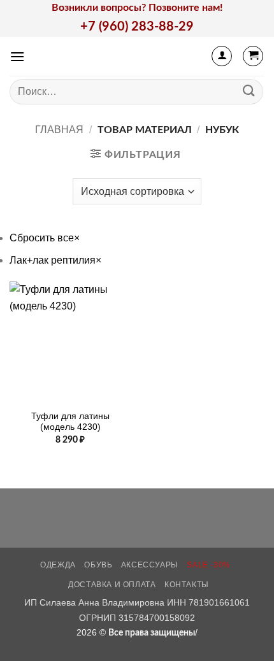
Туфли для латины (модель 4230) (70, 421)
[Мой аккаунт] (222, 56)
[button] (17, 56)
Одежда (58, 564)
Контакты (186, 584)
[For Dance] (137, 56)
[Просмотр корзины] (253, 56)
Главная (59, 129)
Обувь (98, 564)
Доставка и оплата (111, 584)
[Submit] (249, 91)
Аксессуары (149, 564)
